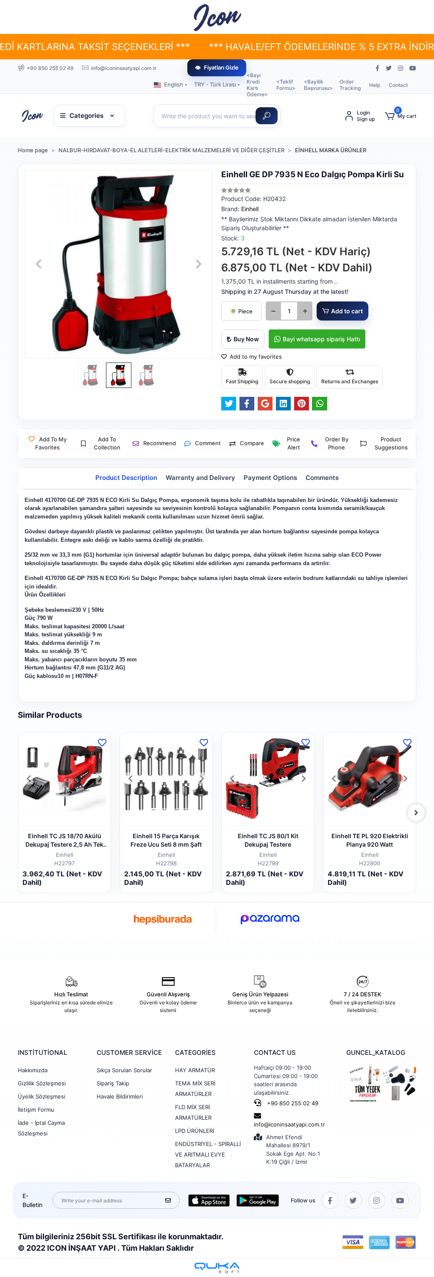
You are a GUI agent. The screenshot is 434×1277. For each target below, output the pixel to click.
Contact (398, 85)
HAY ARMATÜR (195, 1070)
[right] (416, 812)
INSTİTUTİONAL (42, 1052)
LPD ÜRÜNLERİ (194, 1130)
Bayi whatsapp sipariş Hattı (321, 339)
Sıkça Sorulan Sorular (124, 1070)
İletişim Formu (36, 1109)
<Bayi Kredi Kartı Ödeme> (257, 85)
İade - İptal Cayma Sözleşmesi (41, 1128)
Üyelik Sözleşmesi (41, 1096)
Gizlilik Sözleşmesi (42, 1083)
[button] (400, 116)
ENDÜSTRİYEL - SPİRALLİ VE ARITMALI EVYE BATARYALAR (208, 1154)
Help (374, 85)
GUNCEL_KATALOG (375, 1052)
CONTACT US (275, 1052)
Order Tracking (350, 84)
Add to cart (347, 311)
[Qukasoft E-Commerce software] (217, 1268)
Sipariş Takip (113, 1083)
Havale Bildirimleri (120, 1096)
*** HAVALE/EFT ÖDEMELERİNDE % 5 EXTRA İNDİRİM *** (301, 46)
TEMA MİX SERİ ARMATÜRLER (195, 1088)
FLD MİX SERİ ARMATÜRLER (193, 1112)
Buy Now (246, 339)
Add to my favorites (255, 356)
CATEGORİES (195, 1052)
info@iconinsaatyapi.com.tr (289, 1124)
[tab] (126, 478)
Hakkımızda (32, 1070)
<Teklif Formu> (285, 84)
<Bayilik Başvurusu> (318, 84)
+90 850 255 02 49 (291, 1103)
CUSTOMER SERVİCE (129, 1052)
